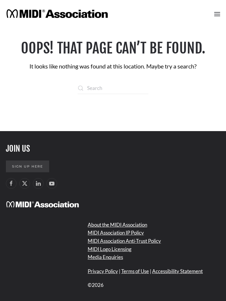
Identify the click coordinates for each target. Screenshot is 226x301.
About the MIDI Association (117, 225)
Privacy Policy (103, 271)
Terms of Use (135, 271)
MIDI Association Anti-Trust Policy (124, 241)
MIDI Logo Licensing (110, 249)
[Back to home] (58, 14)
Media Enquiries (105, 257)
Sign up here (27, 166)
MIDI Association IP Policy (116, 233)
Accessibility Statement (177, 271)
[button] (217, 14)
